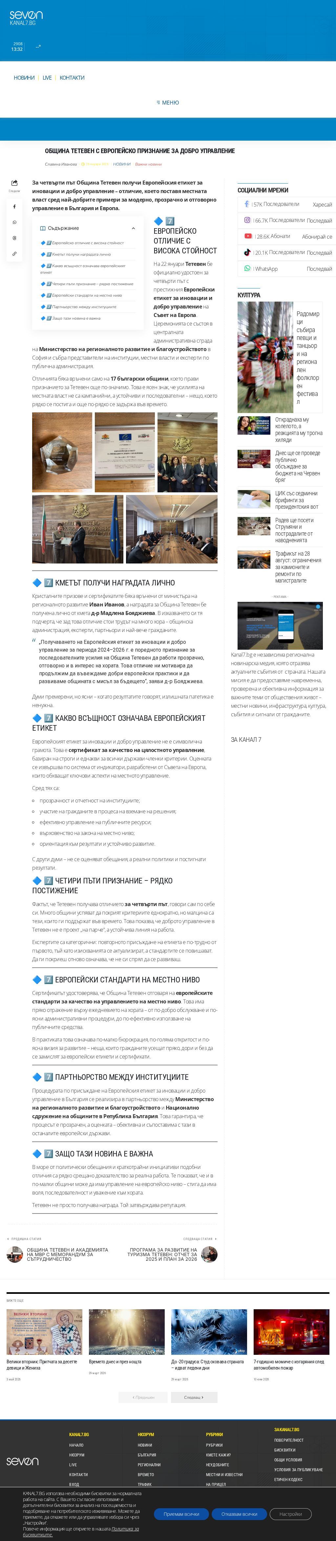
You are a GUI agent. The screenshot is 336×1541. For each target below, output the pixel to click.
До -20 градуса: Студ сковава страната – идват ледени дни (207, 1365)
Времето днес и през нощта (115, 1362)
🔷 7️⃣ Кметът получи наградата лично (75, 254)
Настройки (291, 1514)
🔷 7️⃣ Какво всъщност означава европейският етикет (82, 269)
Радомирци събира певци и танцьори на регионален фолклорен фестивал (308, 358)
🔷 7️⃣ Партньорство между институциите (78, 306)
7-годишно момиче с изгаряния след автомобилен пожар (289, 1365)
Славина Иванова (61, 164)
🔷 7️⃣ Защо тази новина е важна (70, 318)
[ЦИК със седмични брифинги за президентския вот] (254, 499)
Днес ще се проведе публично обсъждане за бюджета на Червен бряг (297, 466)
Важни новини (148, 164)
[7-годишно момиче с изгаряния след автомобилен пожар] (291, 1332)
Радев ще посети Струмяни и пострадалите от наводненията (294, 530)
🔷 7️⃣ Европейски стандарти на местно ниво (81, 295)
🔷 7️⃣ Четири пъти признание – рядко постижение (86, 283)
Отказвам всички (239, 1514)
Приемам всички (181, 1514)
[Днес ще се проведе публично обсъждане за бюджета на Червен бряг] (254, 459)
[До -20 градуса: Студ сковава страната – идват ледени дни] (209, 1332)
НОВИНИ (122, 164)
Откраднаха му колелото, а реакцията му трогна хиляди (299, 429)
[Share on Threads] (14, 238)
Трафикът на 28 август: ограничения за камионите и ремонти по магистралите (298, 567)
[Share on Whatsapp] (14, 222)
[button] (14, 254)
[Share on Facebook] (14, 206)
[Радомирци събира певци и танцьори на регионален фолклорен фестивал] (265, 357)
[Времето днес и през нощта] (127, 1332)
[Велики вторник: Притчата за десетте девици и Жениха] (44, 1332)
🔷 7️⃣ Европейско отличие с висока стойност (82, 243)
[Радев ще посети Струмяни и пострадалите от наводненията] (254, 526)
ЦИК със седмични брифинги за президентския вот (297, 500)
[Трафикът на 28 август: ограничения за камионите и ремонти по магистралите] (254, 559)
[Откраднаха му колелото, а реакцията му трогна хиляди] (254, 425)
